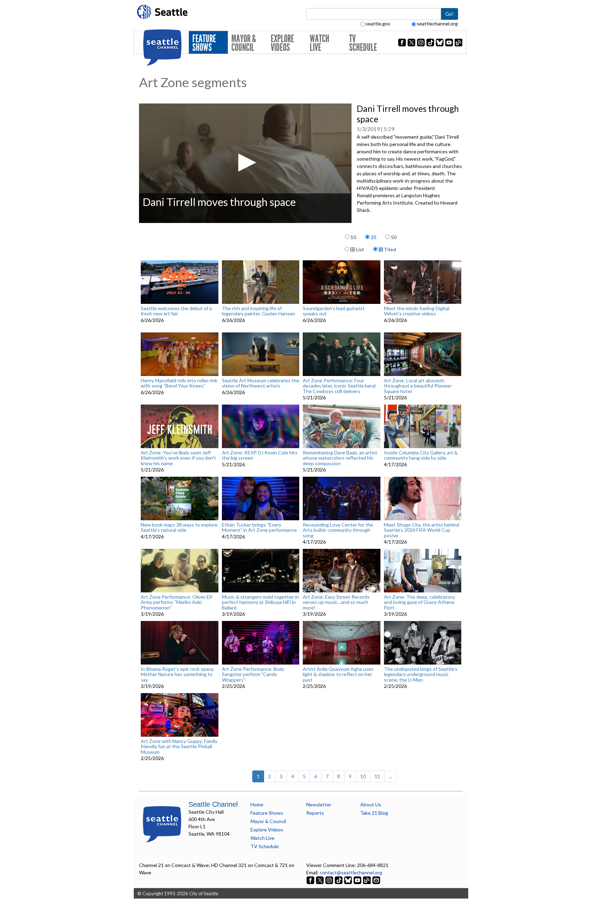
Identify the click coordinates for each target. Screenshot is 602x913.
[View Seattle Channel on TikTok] (338, 880)
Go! (449, 14)
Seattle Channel (213, 804)
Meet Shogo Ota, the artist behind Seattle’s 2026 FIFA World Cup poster (421, 530)
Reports (315, 813)
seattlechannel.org (437, 23)
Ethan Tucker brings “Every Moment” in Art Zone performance (259, 527)
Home (256, 804)
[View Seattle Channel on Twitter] (320, 880)
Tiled (389, 249)
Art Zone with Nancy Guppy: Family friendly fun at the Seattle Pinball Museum (179, 746)
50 (393, 237)
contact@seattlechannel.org (351, 872)
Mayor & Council (243, 43)
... (390, 776)
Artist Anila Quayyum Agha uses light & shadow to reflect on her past (338, 674)
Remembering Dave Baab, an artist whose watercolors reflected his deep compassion (340, 458)
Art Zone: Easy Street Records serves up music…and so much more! (336, 602)
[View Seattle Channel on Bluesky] (348, 880)
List (359, 249)
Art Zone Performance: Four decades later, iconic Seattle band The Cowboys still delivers (339, 386)
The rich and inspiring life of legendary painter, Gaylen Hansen (258, 311)
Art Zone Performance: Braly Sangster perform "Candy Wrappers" (253, 674)
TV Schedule (363, 43)
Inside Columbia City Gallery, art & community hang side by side (421, 455)
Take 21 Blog (374, 813)
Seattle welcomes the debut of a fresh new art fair (176, 311)
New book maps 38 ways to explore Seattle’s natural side (179, 527)
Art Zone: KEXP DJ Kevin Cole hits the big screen (260, 455)
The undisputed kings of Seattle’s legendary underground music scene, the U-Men (420, 674)
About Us (370, 804)
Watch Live (319, 43)
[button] (245, 162)
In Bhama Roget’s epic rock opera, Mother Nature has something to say (177, 674)
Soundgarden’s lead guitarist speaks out (334, 311)
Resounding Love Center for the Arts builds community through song (338, 530)
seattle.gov (377, 23)
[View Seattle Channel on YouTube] (358, 880)
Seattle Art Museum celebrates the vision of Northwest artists (260, 383)
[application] (245, 163)
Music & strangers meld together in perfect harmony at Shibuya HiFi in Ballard (260, 602)
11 (377, 776)
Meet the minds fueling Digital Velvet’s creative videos (416, 311)
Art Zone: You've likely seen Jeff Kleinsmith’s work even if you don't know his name (178, 458)
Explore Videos (282, 43)
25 (373, 237)
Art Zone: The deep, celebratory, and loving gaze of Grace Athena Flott (419, 602)
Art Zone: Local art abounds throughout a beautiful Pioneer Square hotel (418, 386)
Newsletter (318, 804)
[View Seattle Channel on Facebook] (311, 880)
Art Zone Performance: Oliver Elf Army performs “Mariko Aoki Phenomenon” (176, 602)
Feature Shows (204, 43)
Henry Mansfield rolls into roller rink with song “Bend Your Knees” (179, 383)
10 (353, 237)
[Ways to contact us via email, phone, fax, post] (376, 880)
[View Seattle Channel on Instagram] (329, 880)
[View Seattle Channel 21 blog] (367, 880)
